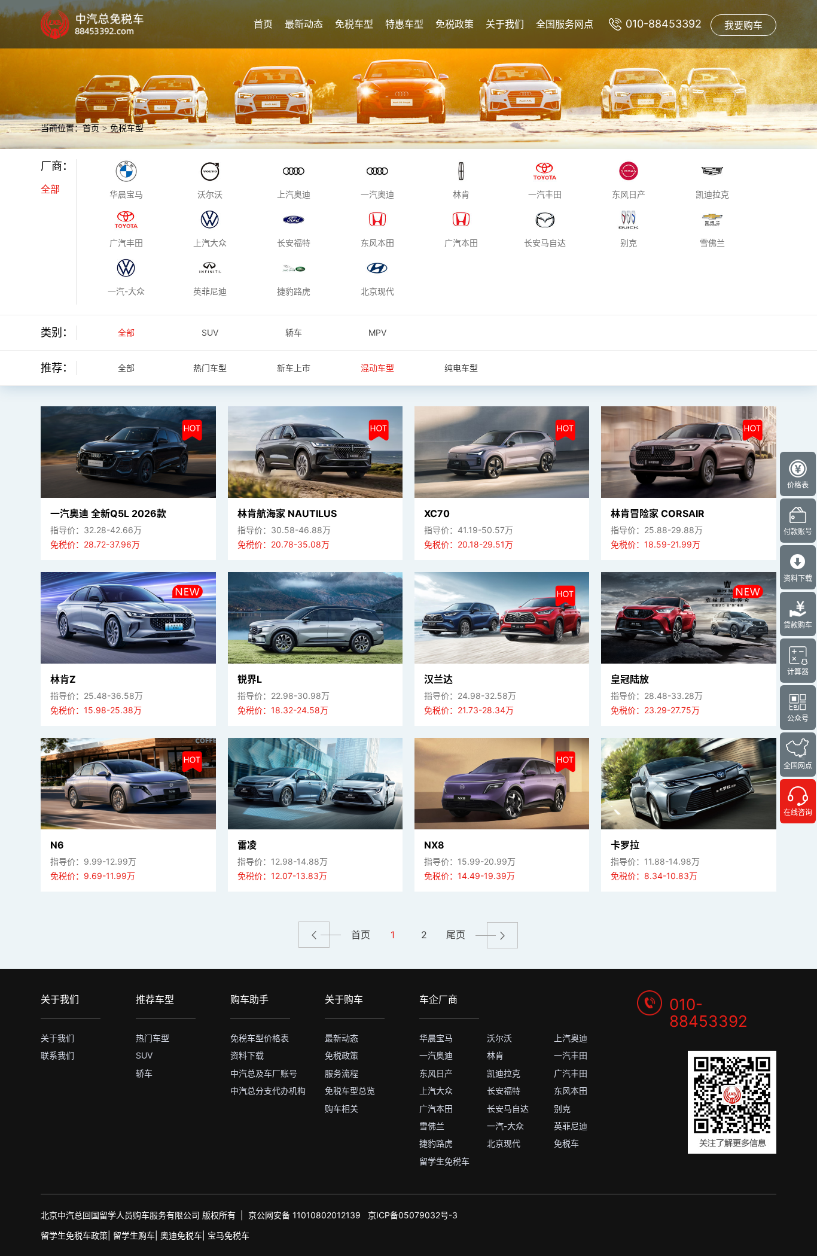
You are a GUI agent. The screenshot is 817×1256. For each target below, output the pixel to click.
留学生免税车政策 (74, 1235)
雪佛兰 (431, 1126)
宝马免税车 (228, 1235)
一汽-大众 (505, 1126)
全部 (50, 189)
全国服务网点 (564, 24)
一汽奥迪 (436, 1055)
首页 (263, 24)
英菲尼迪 (570, 1126)
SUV (210, 332)
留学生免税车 (444, 1161)
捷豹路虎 (436, 1143)
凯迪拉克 (503, 1073)
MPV (377, 332)
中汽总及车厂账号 (263, 1073)
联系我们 (57, 1055)
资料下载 (247, 1055)
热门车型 (210, 368)
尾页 (455, 935)
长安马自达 (508, 1108)
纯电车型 (461, 368)
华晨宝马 (436, 1038)
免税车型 (354, 24)
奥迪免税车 (181, 1235)
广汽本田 (436, 1108)
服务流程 (341, 1073)
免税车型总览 (350, 1090)
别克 (562, 1108)
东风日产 (436, 1073)
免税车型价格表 (259, 1038)
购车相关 (341, 1108)
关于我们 (505, 24)
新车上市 (293, 368)
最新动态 (304, 24)
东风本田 (570, 1090)
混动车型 (377, 368)
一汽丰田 (570, 1055)
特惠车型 (404, 24)
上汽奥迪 (570, 1038)
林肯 (495, 1055)
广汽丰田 (570, 1073)
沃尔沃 (499, 1038)
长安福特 (503, 1090)
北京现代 (503, 1143)
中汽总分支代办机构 (268, 1090)
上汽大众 (436, 1090)
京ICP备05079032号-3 (413, 1215)
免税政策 (454, 24)
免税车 (566, 1143)
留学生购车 (134, 1235)
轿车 (293, 332)
